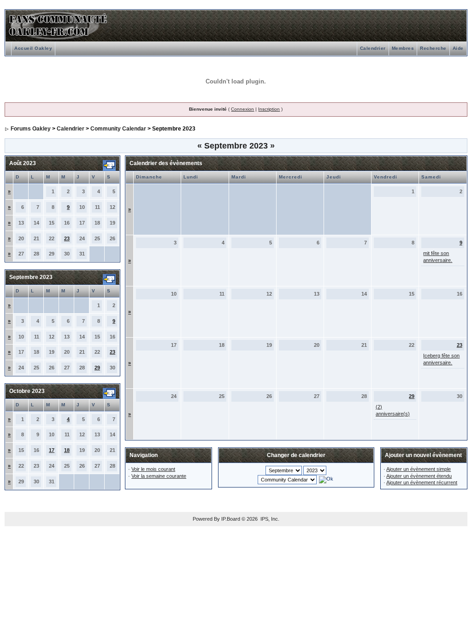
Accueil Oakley (33, 48)
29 (97, 367)
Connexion (242, 109)
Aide (458, 48)
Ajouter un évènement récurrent (421, 482)
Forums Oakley (31, 128)
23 (67, 238)
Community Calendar (118, 128)
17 (51, 450)
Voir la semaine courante (158, 476)
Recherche (433, 48)
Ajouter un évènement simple (418, 469)
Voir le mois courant (153, 469)
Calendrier (373, 48)
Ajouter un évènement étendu (419, 476)
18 (67, 450)
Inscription (269, 109)
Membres (403, 48)
